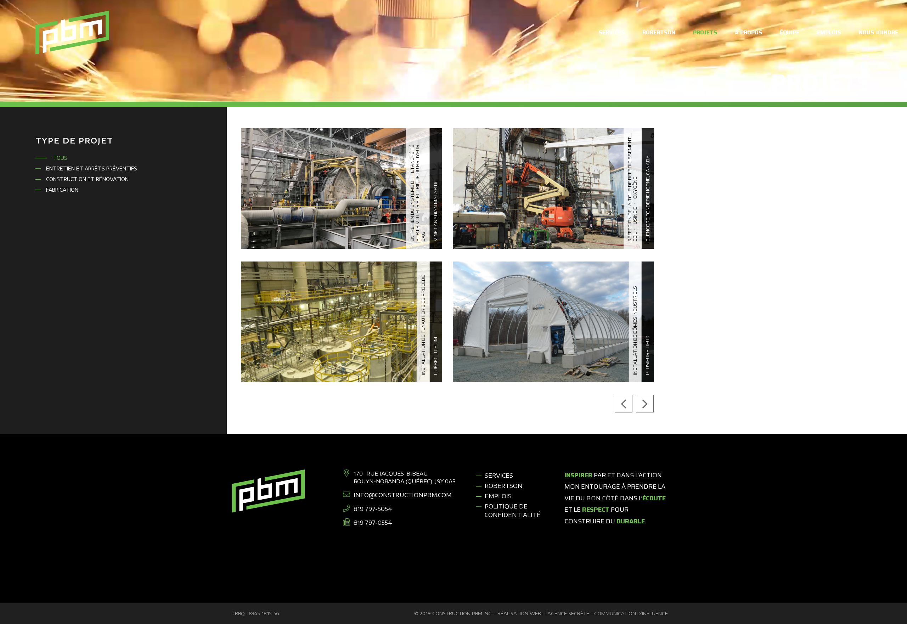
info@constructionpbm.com (403, 495)
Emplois (829, 32)
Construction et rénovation (87, 179)
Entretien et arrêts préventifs (91, 168)
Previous (623, 403)
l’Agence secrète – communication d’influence (606, 613)
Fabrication (62, 190)
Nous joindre (878, 32)
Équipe (789, 32)
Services (612, 32)
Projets (705, 32)
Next (645, 403)
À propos (748, 32)
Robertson (658, 32)
